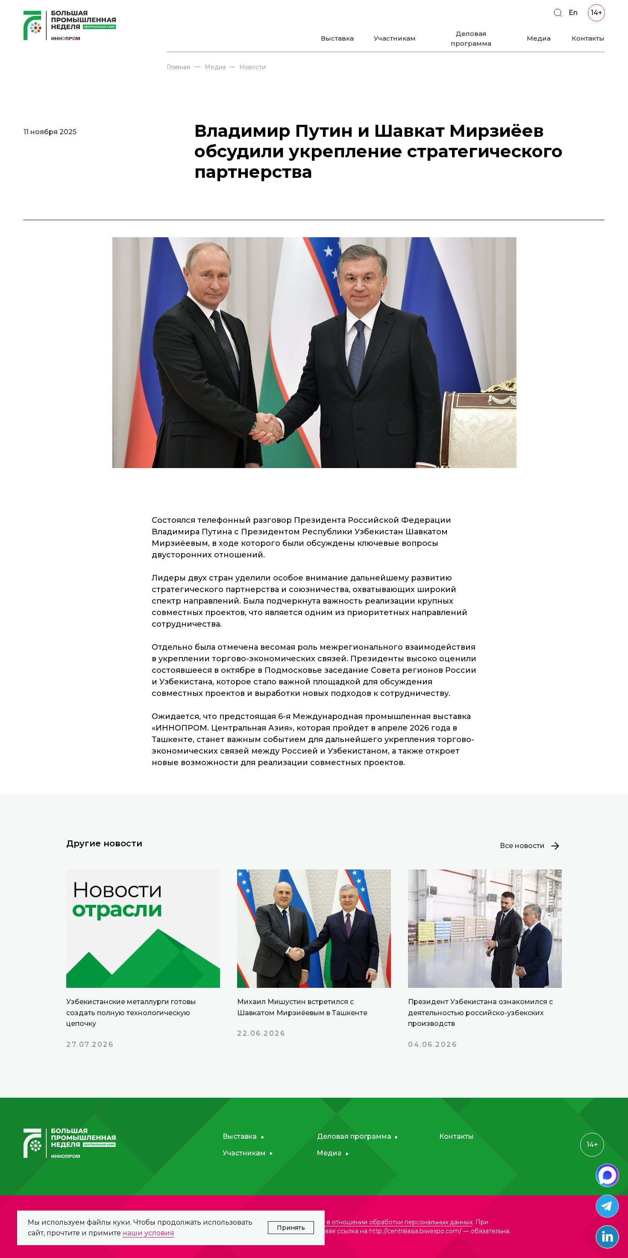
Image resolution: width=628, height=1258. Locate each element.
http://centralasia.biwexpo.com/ (415, 1231)
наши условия (148, 1233)
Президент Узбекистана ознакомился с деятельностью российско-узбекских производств (480, 1013)
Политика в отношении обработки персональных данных (383, 1222)
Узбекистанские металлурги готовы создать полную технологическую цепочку (131, 1013)
